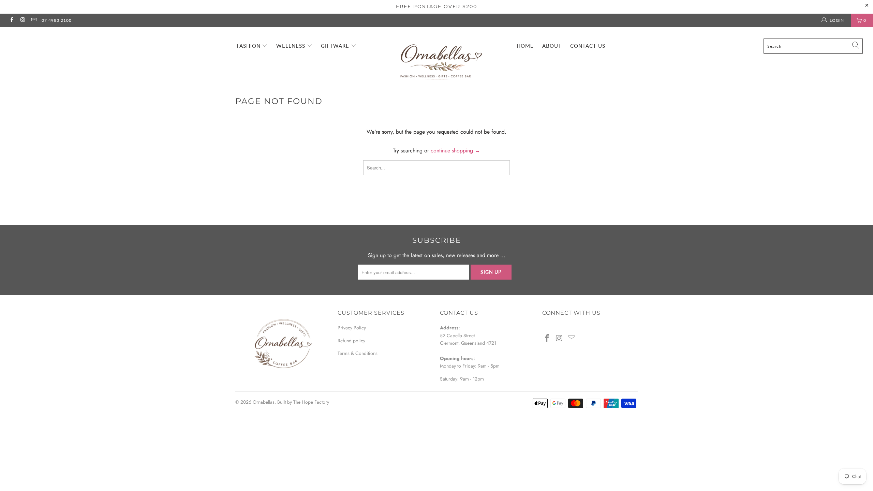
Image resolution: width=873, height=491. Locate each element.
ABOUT (552, 46)
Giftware (336, 46)
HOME (525, 46)
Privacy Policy (352, 327)
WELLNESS (291, 46)
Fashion (249, 46)
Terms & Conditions (358, 353)
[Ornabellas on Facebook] (11, 20)
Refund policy (351, 340)
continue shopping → (455, 150)
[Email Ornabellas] (33, 20)
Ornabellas (264, 402)
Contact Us (587, 46)
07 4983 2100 (57, 20)
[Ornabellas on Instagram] (22, 20)
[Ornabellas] (439, 55)
